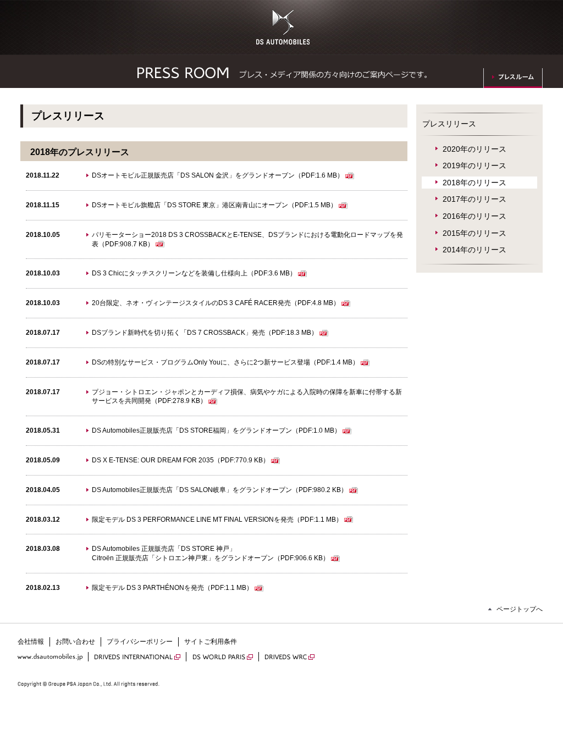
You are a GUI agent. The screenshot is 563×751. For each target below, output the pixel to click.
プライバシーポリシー (140, 641)
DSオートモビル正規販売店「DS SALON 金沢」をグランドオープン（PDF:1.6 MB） (218, 175)
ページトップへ (519, 609)
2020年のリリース (474, 149)
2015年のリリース (474, 233)
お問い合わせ (75, 641)
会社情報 (31, 641)
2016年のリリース (474, 216)
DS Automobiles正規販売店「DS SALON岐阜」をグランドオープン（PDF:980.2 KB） (219, 490)
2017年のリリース (474, 199)
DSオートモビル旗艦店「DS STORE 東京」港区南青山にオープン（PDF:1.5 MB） (214, 205)
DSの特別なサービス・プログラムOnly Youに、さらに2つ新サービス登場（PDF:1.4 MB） (225, 362)
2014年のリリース (474, 249)
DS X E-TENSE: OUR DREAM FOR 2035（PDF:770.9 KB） (180, 460)
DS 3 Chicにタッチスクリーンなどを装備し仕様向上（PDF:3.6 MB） (194, 273)
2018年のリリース (474, 182)
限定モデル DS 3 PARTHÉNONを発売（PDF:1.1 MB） (172, 588)
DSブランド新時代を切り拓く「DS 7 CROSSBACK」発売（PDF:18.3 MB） (205, 332)
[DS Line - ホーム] (283, 38)
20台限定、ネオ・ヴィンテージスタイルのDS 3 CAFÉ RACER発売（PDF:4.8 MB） (216, 303)
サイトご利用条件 (210, 641)
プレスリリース (449, 123)
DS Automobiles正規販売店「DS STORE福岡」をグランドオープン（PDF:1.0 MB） (216, 430)
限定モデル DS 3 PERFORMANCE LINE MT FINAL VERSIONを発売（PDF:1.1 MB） (217, 519)
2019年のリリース (474, 165)
